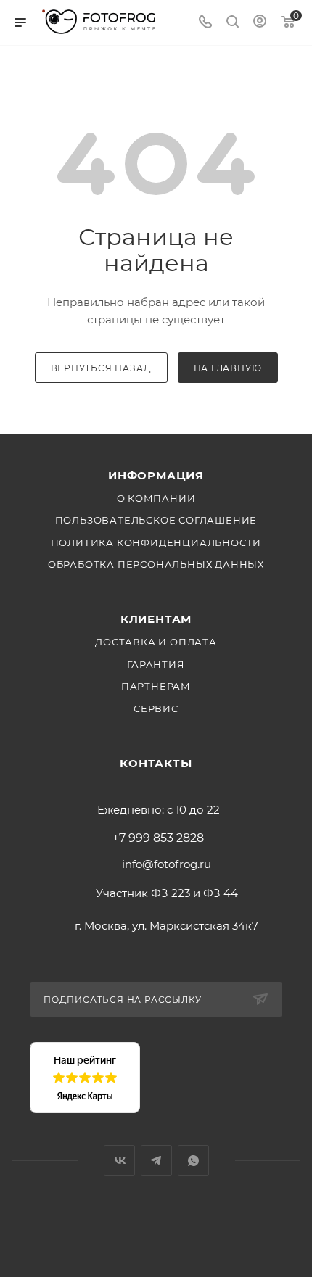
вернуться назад (101, 368)
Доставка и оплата (156, 642)
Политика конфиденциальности (156, 542)
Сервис (156, 708)
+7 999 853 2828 (158, 838)
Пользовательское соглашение (156, 520)
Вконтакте (119, 1160)
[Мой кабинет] (259, 23)
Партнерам (156, 686)
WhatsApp (193, 1160)
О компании (156, 498)
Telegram (156, 1160)
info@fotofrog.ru (166, 864)
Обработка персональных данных (156, 564)
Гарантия (155, 664)
